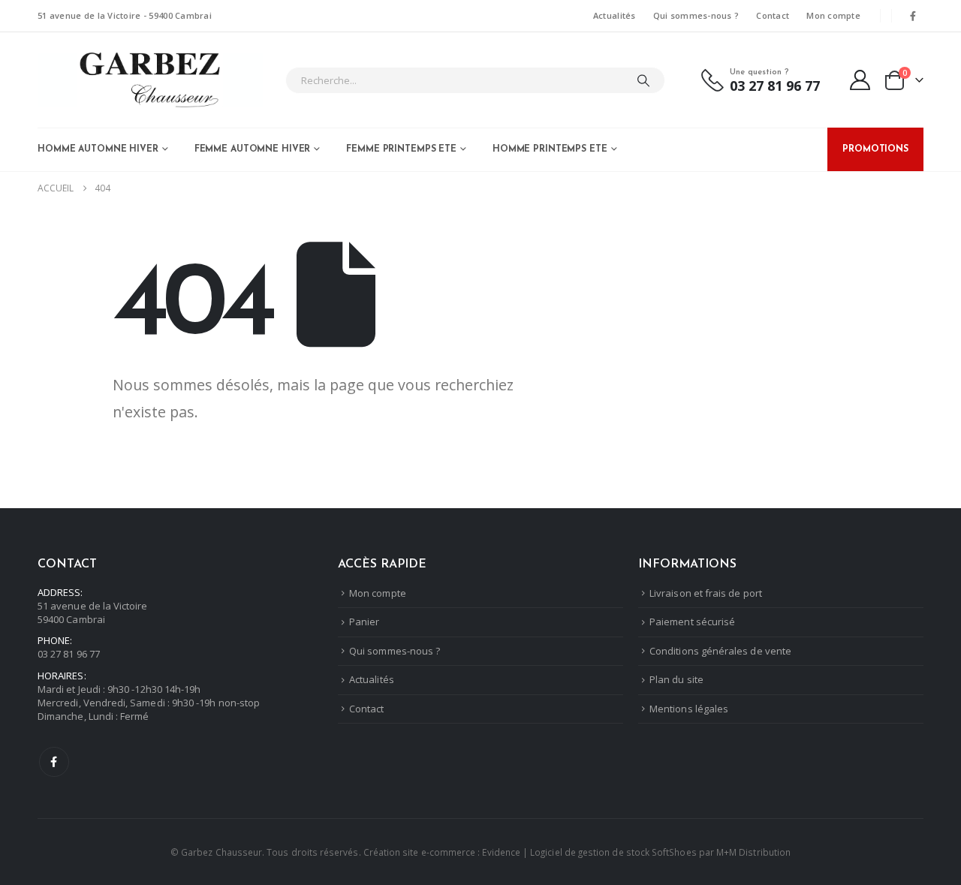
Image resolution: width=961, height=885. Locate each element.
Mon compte (833, 15)
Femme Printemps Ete (401, 149)
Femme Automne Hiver (252, 149)
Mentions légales (688, 708)
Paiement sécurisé (692, 621)
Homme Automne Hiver (98, 149)
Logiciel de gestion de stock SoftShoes (613, 852)
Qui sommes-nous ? (696, 15)
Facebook (54, 762)
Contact (772, 15)
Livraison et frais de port (705, 593)
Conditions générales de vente (720, 651)
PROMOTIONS (875, 149)
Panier (364, 621)
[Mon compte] (860, 80)
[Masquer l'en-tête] (150, 80)
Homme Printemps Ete (550, 149)
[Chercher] (643, 80)
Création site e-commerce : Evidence (441, 852)
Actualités (614, 15)
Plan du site (676, 679)
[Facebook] (913, 16)
